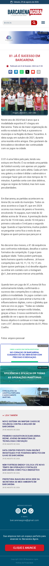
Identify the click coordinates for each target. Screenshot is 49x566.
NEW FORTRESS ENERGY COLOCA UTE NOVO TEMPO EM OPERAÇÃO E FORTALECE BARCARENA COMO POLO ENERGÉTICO (23, 467)
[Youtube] (24, 510)
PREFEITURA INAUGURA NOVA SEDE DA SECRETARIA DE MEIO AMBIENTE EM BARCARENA (21, 482)
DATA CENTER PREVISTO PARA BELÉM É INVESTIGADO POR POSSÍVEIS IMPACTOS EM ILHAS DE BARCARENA (23, 453)
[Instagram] (18, 510)
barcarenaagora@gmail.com (24, 520)
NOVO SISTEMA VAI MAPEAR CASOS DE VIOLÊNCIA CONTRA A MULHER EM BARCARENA (21, 424)
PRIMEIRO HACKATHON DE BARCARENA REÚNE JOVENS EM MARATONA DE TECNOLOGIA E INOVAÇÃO (21, 438)
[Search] (34, 22)
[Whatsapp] (30, 510)
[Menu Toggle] (43, 22)
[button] (10, 72)
